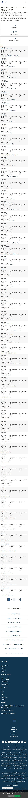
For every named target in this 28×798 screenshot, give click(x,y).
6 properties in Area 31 (6, 540)
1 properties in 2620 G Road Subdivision (10, 56)
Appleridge (3, 225)
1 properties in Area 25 (6, 463)
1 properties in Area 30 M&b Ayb (8, 529)
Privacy (14, 727)
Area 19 (2, 390)
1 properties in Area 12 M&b (7, 320)
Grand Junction (5, 665)
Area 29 (2, 500)
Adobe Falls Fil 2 (5, 104)
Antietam (3, 181)
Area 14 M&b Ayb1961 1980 (7, 324)
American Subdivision (6, 148)
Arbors (2, 269)
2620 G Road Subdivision (7, 49)
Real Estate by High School (14, 653)
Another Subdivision (5, 170)
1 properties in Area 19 (6, 397)
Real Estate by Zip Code (14, 627)
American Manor (4, 137)
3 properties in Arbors (6, 276)
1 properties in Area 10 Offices (8, 298)
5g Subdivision (4, 60)
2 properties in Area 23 (6, 441)
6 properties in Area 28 (6, 496)
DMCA (14, 731)
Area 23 (2, 434)
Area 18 (2, 368)
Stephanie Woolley (6, 683)
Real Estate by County (14, 618)
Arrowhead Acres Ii (5, 577)
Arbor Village (4, 258)
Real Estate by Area (14, 635)
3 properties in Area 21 (6, 419)
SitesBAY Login (14, 736)
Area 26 (2, 467)
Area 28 (2, 489)
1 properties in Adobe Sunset (7, 122)
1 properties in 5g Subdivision (8, 67)
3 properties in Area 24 (6, 452)
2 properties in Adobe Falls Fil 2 (8, 111)
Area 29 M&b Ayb (5, 511)
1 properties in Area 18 (6, 375)
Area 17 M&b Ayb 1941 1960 (7, 357)
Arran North (3, 555)
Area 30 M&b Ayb (5, 522)
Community (4, 697)
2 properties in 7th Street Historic (8, 78)
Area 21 (2, 412)
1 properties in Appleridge (7, 232)
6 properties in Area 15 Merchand (8, 353)
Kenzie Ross (5, 681)
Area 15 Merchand (5, 346)
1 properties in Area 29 (6, 507)
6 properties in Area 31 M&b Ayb (8, 551)
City (3, 694)
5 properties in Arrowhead (7, 573)
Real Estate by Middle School (14, 648)
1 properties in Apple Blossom (8, 199)
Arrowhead (3, 566)
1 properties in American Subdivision (9, 155)
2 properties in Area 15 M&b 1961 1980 (10, 342)
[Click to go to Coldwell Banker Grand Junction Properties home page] (2, 2)
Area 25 (2, 456)
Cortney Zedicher (6, 679)
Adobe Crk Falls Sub (5, 82)
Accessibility (14, 729)
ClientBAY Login (14, 734)
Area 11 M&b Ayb (5, 302)
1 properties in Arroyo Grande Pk (8, 595)
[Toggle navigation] (26, 2)
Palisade (4, 670)
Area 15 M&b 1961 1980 (6, 335)
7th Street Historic (5, 71)
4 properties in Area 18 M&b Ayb (8, 386)
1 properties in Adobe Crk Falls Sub (9, 88)
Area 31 (2, 533)
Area (3, 699)
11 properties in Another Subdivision (9, 177)
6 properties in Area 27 (6, 485)
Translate (24, 788)
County (3, 692)
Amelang (3, 126)
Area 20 (2, 401)
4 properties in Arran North (7, 562)
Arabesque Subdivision (6, 247)
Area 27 (2, 478)
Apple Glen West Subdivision (7, 203)
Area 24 (2, 445)
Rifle (3, 671)
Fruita (3, 666)
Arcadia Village (4, 280)
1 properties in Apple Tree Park (8, 221)
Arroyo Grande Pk (5, 588)
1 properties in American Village (8, 166)
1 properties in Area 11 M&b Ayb (8, 309)
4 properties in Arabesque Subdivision (9, 254)
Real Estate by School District (14, 640)
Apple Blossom (4, 192)
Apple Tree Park (4, 214)
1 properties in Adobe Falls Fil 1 (8, 99)
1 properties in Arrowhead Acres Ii (8, 584)
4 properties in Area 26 (6, 474)
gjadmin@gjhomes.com (9, 713)
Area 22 (2, 423)
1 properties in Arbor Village (7, 265)
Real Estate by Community (14, 631)
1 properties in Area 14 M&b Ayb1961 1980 (11, 331)
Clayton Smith (5, 684)
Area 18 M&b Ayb (5, 379)
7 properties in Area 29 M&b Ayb (8, 518)
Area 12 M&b (4, 313)
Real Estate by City (14, 622)
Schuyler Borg (5, 678)
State (3, 691)
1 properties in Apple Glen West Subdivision (11, 210)
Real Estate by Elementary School (14, 644)
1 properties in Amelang (6, 133)
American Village (5, 159)
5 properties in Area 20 (6, 408)
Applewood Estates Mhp (6, 236)
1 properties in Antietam (6, 188)
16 (16, 599)
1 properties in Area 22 (6, 430)
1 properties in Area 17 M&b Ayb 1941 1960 (11, 364)
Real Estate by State (14, 614)
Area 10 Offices (4, 291)
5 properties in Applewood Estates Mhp (10, 243)
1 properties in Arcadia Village (8, 287)
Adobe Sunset (4, 115)
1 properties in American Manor (8, 144)
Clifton (3, 668)
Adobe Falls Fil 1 (5, 92)
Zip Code (4, 696)
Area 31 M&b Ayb (5, 544)
